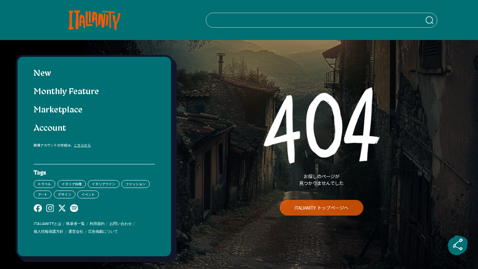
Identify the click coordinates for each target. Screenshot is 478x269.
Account (50, 128)
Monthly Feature (66, 92)
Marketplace (58, 110)
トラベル (44, 184)
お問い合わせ (120, 224)
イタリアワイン (103, 184)
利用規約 (97, 224)
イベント (88, 194)
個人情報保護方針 (48, 232)
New (42, 73)
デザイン (64, 194)
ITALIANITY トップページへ (321, 207)
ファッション (135, 184)
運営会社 (75, 232)
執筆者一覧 (75, 224)
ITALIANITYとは (47, 224)
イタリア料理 (72, 184)
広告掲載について (103, 232)
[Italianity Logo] (94, 20)
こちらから (82, 145)
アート (42, 194)
